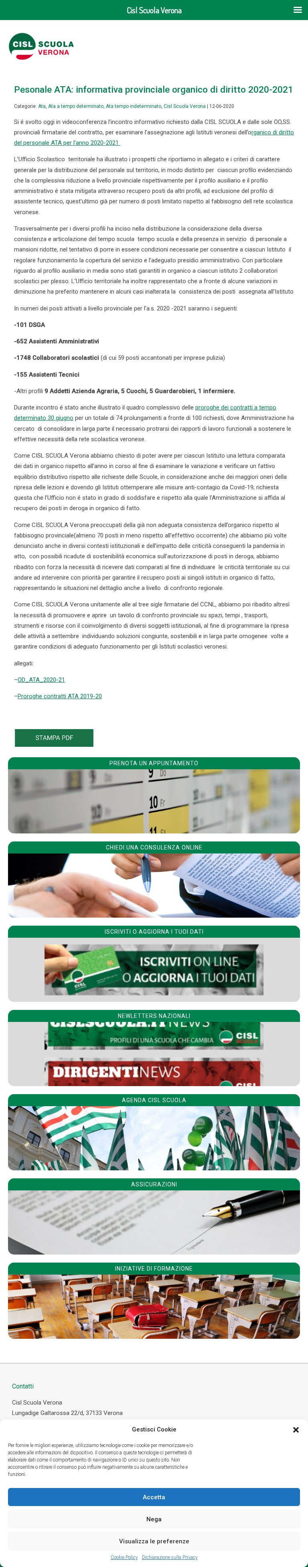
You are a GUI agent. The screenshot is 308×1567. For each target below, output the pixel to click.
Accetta (154, 1497)
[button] (296, 1430)
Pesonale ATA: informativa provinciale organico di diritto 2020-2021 (153, 89)
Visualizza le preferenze (154, 1541)
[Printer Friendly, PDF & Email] (54, 745)
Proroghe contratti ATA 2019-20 (60, 696)
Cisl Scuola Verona (185, 106)
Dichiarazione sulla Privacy (170, 1557)
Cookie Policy (124, 1557)
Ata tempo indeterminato (133, 106)
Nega (154, 1519)
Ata (42, 106)
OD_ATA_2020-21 (41, 679)
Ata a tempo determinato (75, 106)
